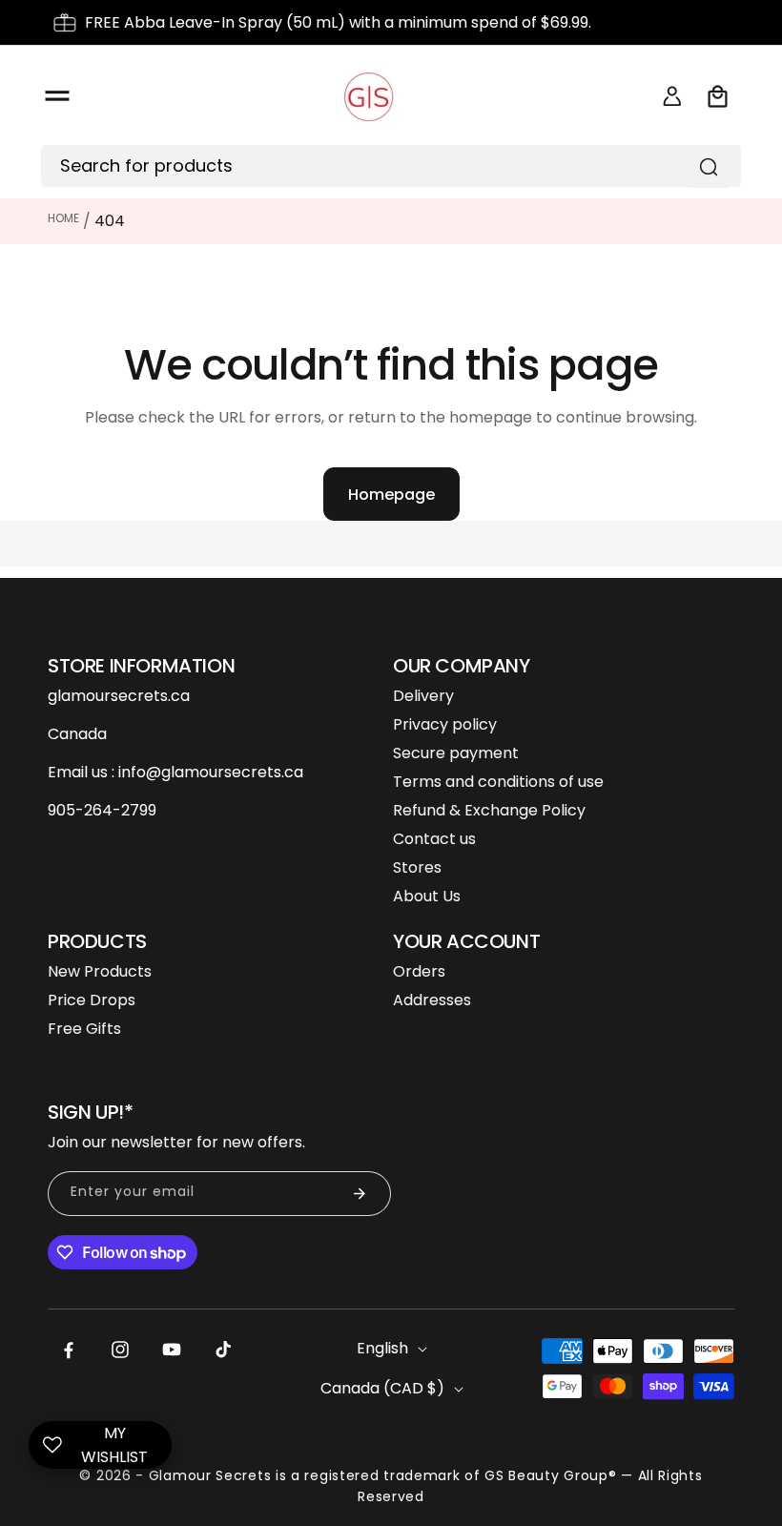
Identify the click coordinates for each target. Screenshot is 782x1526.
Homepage (391, 494)
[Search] (709, 167)
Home (63, 218)
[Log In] (672, 96)
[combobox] (376, 166)
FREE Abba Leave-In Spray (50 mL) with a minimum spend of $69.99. (338, 22)
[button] (57, 96)
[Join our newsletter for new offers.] (360, 1193)
